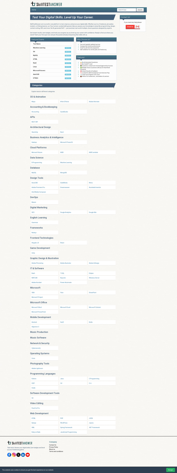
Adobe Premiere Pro (38, 187)
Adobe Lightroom (37, 368)
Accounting (35, 112)
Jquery (91, 423)
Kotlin (91, 322)
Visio (61, 292)
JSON (91, 418)
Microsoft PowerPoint (39, 312)
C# (61, 383)
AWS (62, 152)
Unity (33, 253)
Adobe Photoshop (37, 263)
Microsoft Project (37, 297)
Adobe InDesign (94, 263)
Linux (33, 358)
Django (34, 423)
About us (52, 449)
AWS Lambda (93, 152)
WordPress (63, 423)
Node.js (34, 232)
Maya (33, 101)
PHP (61, 418)
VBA (33, 292)
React (62, 243)
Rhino (91, 183)
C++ (90, 383)
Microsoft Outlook (95, 307)
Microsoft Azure (37, 152)
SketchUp (35, 132)
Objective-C (35, 327)
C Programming (94, 378)
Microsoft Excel (65, 307)
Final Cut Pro (36, 408)
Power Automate (65, 282)
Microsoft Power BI (66, 142)
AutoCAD (35, 183)
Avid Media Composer (39, 192)
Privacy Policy (53, 447)
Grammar (35, 222)
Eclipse (91, 273)
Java (62, 378)
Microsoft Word (37, 307)
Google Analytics (65, 212)
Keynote (63, 278)
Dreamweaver (65, 187)
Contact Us (52, 445)
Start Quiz (67, 48)
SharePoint (92, 292)
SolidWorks (64, 183)
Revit (62, 132)
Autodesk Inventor (95, 187)
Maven (34, 202)
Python (34, 378)
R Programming (37, 162)
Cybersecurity (36, 348)
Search (140, 10)
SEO (33, 212)
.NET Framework (94, 427)
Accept (170, 470)
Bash (33, 273)
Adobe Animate (94, 101)
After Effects (64, 101)
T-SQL (62, 273)
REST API (35, 122)
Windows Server (94, 278)
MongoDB (63, 172)
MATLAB (34, 278)
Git (32, 398)
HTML (33, 418)
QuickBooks (64, 112)
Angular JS (35, 243)
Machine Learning (66, 162)
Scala (33, 388)
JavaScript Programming (68, 432)
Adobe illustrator (65, 263)
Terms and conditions (56, 451)
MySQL (34, 172)
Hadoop (34, 142)
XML (33, 427)
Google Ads (92, 212)
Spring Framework (66, 427)
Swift (62, 322)
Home (34, 10)
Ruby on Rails (36, 432)
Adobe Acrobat (36, 282)
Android (34, 322)
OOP (33, 383)
